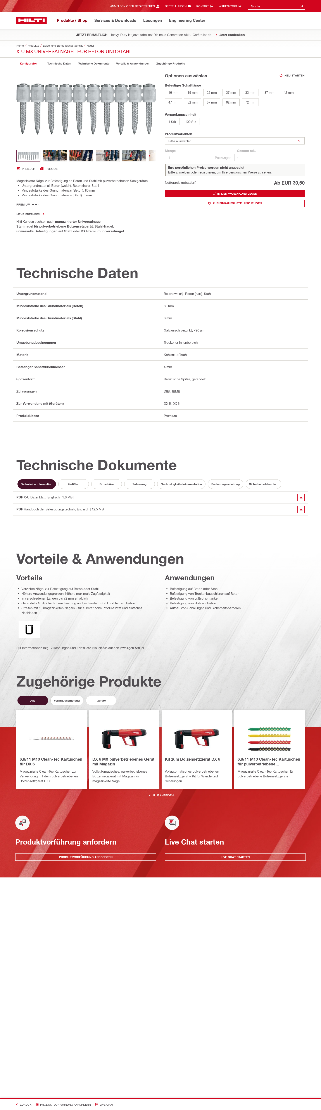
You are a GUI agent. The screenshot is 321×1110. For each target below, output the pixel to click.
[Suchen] (302, 6)
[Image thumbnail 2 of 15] (55, 156)
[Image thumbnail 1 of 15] (28, 156)
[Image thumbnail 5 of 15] (134, 156)
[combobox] (276, 6)
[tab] (28, 64)
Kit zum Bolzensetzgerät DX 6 (192, 759)
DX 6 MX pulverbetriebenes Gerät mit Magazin (123, 761)
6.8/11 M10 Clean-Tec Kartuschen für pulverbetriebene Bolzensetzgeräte (269, 762)
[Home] (31, 20)
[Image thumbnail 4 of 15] (108, 156)
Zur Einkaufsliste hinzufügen (237, 203)
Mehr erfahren (28, 214)
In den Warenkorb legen (237, 193)
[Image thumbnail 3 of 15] (81, 156)
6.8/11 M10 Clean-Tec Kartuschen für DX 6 (51, 761)
